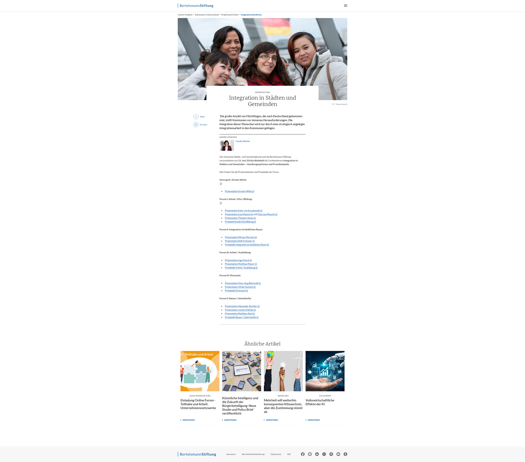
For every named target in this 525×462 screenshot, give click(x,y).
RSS (289, 454)
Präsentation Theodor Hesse (239, 218)
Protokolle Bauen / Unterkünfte (240, 317)
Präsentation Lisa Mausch (237, 214)
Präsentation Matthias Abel (238, 313)
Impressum (231, 454)
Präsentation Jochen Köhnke (239, 309)
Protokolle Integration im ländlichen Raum (246, 244)
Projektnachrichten (229, 14)
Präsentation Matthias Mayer (239, 263)
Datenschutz (276, 454)
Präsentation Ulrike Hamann (239, 286)
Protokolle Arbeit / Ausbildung (240, 267)
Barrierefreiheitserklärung (253, 454)
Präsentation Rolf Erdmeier (238, 240)
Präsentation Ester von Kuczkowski (242, 210)
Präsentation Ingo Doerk (237, 260)
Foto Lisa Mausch (266, 214)
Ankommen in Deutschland (207, 14)
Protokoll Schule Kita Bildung (239, 221)
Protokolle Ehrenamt (235, 290)
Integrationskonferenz (251, 14)
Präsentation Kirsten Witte (238, 191)
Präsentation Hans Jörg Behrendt (241, 283)
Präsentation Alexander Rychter (241, 306)
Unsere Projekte (185, 14)
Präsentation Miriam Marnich (239, 237)
